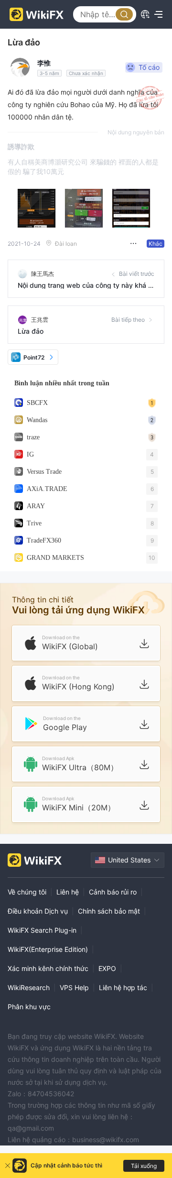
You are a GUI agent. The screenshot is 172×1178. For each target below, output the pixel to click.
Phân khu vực (29, 1007)
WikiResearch (29, 987)
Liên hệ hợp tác (123, 987)
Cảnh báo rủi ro (113, 892)
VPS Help (74, 987)
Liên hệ (67, 892)
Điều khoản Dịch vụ (38, 911)
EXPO (107, 968)
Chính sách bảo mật (109, 911)
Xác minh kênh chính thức (48, 968)
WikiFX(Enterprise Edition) (48, 949)
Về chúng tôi (27, 892)
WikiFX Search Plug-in (42, 930)
